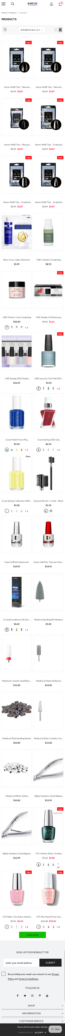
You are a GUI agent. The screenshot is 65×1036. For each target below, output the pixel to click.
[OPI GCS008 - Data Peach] (43, 927)
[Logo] (32, 4)
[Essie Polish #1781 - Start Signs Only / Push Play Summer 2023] (21, 450)
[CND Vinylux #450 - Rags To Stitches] (43, 388)
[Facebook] (17, 995)
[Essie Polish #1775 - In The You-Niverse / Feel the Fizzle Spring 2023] (12, 511)
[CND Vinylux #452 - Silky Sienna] (53, 388)
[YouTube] (47, 995)
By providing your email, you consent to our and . (33, 976)
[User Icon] (51, 4)
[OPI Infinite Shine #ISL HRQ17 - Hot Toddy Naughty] (48, 864)
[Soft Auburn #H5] (21, 629)
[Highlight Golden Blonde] (16, 629)
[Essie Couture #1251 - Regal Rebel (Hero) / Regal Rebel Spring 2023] (53, 450)
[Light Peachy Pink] (12, 327)
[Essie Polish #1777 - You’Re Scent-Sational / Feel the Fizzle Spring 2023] (7, 511)
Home (4, 13)
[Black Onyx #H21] (7, 629)
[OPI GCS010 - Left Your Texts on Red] (48, 927)
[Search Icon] (12, 4)
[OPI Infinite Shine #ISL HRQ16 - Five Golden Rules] (43, 864)
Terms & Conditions (28, 979)
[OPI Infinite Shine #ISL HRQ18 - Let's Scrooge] (53, 864)
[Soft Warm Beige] (7, 327)
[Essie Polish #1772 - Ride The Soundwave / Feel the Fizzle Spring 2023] (16, 511)
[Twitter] (25, 995)
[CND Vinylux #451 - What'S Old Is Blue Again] (48, 388)
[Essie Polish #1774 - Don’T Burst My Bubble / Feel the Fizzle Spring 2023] (21, 511)
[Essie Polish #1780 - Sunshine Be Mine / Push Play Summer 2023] (16, 450)
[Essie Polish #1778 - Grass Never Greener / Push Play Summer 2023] (12, 450)
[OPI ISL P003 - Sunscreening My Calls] (16, 927)
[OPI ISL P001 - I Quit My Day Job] (7, 927)
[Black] (46, 511)
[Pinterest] (40, 995)
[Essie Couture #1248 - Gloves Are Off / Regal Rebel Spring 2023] (38, 450)
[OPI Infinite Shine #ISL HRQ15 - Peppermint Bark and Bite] (38, 864)
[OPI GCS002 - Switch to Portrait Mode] (38, 927)
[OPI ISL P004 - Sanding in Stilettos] (21, 927)
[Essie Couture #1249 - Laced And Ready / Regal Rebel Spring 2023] (43, 450)
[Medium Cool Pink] (16, 327)
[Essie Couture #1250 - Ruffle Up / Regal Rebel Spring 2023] (48, 450)
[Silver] (51, 511)
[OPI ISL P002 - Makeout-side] (12, 927)
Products (13, 13)
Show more (32, 935)
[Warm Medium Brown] (21, 327)
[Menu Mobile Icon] (3, 4)
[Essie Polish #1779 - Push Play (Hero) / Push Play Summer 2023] (7, 450)
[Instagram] (32, 995)
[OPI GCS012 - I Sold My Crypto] (53, 927)
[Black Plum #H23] (12, 629)
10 (58, 863)
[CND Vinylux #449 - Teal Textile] (38, 388)
